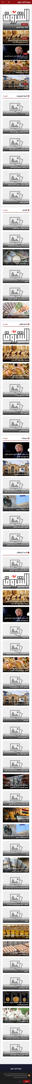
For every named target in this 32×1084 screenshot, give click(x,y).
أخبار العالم (23, 324)
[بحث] (8, 2)
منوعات (24, 438)
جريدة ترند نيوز (24, 2)
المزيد (5, 96)
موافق (26, 1081)
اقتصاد (24, 210)
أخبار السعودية (22, 96)
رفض (20, 1081)
